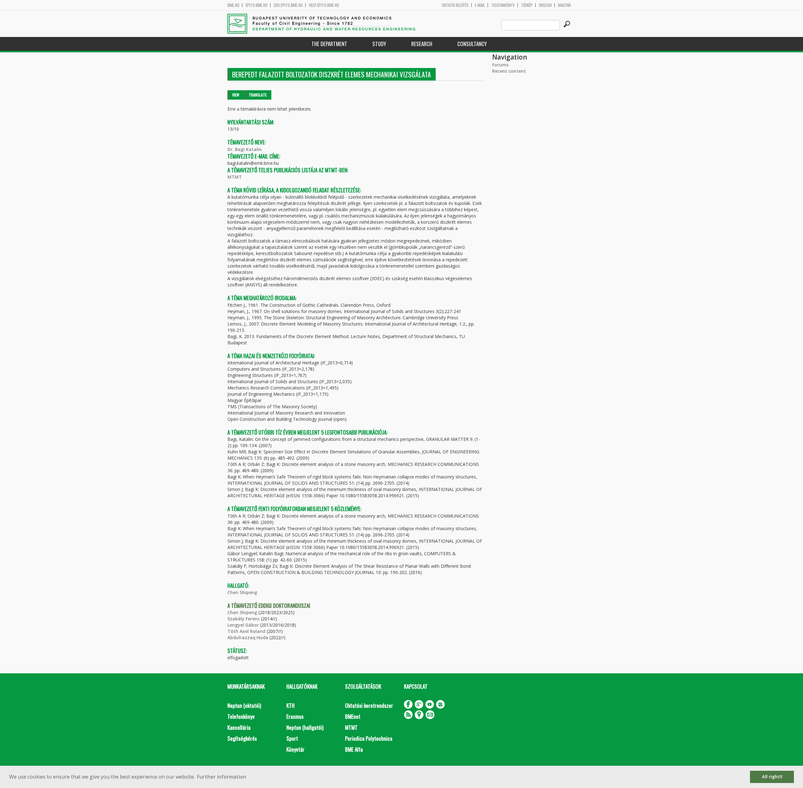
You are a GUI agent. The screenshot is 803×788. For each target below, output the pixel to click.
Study (379, 44)
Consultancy (472, 44)
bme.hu (233, 5)
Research (421, 44)
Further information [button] (221, 776)
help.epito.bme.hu (324, 5)
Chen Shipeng (242, 592)
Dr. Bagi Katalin (244, 149)
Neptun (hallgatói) (304, 727)
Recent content (509, 71)
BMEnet (352, 716)
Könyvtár (295, 749)
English (545, 5)
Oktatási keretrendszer (369, 705)
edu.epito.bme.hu (288, 5)
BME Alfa (354, 749)
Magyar (564, 5)
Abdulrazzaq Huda (247, 637)
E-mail (480, 5)
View (235, 94)
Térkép (527, 5)
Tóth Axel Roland (246, 631)
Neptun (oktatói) (244, 705)
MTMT (234, 177)
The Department (329, 44)
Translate (258, 94)
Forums (500, 65)
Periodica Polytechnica (368, 738)
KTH (290, 705)
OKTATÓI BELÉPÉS (455, 5)
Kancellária (239, 727)
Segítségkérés (242, 738)
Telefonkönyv (503, 5)
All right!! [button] (772, 777)
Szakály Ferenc (243, 619)
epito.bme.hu (257, 5)
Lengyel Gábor (243, 625)
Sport (292, 738)
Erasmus (295, 716)
